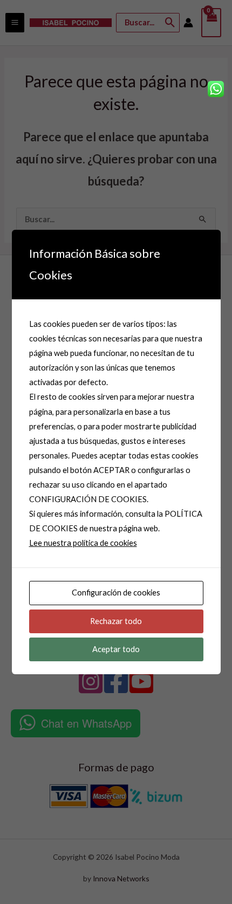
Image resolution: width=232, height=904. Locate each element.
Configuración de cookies (116, 592)
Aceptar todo (116, 649)
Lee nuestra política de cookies (83, 542)
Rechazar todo (116, 621)
